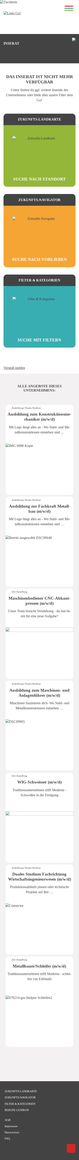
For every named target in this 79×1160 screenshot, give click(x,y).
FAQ (7, 1138)
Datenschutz (12, 1132)
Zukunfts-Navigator (20, 1097)
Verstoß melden (14, 368)
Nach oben (71, 1148)
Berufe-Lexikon (17, 1110)
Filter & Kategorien (20, 1103)
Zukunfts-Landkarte (21, 1091)
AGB (8, 1120)
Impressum (11, 1126)
